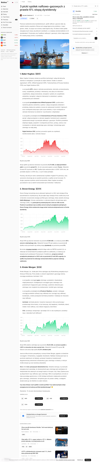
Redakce (12, 51)
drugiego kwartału (31, 249)
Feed (23, 1)
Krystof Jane (24, 455)
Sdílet (32, 18)
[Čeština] (13, 2)
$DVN (38, 189)
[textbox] (83, 38)
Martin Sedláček (25, 431)
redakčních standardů (45, 409)
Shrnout (24, 18)
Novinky (3, 51)
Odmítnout (80, 460)
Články (29, 1)
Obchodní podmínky (11, 50)
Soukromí (3, 50)
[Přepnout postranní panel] (18, 231)
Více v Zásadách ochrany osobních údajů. (65, 460)
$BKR (38, 74)
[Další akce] (40, 432)
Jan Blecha (23, 443)
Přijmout (87, 460)
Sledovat (39, 398)
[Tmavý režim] (16, 2)
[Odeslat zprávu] (96, 38)
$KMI (39, 267)
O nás (7, 51)
